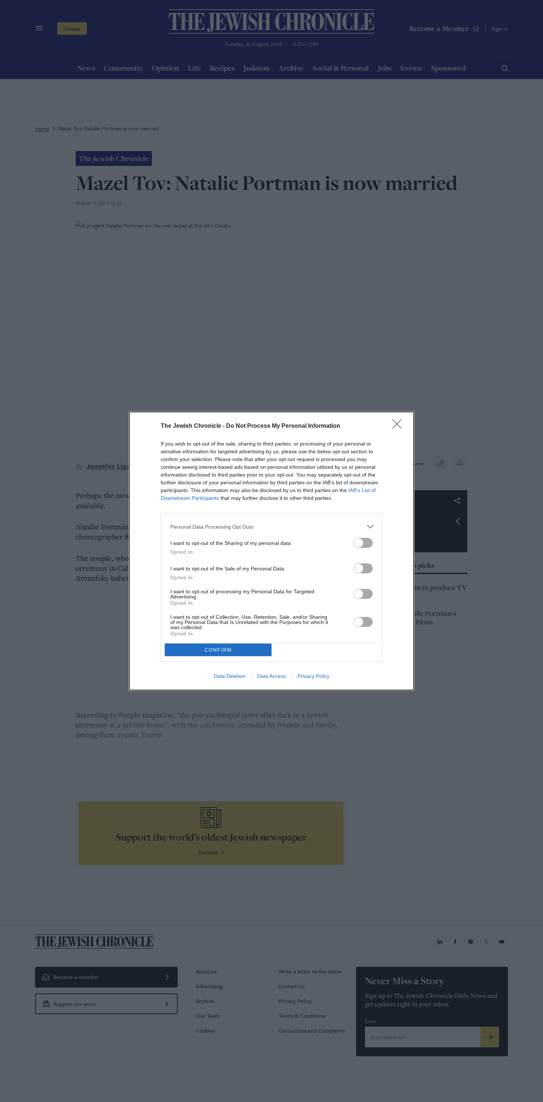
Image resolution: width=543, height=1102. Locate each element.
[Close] (399, 426)
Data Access (271, 676)
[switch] (363, 543)
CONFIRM (218, 650)
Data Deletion (230, 676)
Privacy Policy (313, 676)
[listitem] (271, 526)
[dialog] (271, 551)
